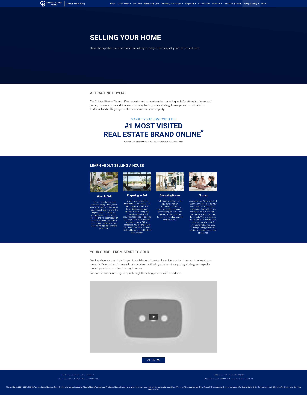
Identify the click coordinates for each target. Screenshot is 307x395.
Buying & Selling (252, 4)
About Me (217, 4)
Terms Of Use (220, 375)
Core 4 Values (125, 4)
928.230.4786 (204, 3)
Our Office (137, 3)
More (264, 4)
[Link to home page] (52, 3)
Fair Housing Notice (243, 379)
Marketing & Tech (151, 3)
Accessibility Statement (217, 379)
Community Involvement (172, 4)
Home (112, 3)
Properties (191, 4)
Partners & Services (232, 3)
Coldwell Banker (70, 375)
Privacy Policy (236, 375)
